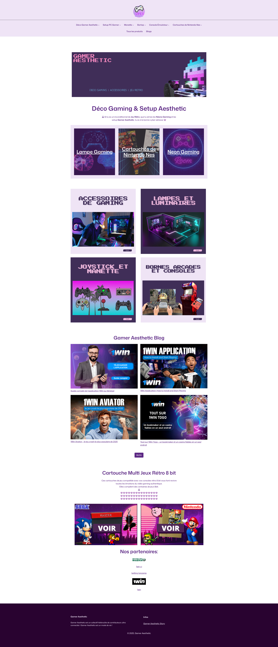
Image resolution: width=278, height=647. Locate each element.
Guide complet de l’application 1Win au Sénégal (92, 390)
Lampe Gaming (95, 151)
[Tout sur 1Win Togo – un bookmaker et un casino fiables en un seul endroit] (173, 418)
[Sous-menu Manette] (133, 24)
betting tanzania (139, 573)
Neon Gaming (183, 151)
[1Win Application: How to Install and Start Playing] (173, 366)
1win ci (139, 566)
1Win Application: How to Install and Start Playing (163, 390)
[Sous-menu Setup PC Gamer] (120, 24)
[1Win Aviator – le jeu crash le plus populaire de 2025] (104, 417)
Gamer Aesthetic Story (154, 623)
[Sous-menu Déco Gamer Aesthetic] (98, 24)
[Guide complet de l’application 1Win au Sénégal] (104, 366)
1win (139, 589)
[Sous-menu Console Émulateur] (168, 24)
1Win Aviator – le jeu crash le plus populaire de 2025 (94, 441)
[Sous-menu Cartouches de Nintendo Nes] (201, 24)
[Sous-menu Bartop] (145, 24)
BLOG (139, 455)
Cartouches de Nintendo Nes (139, 152)
